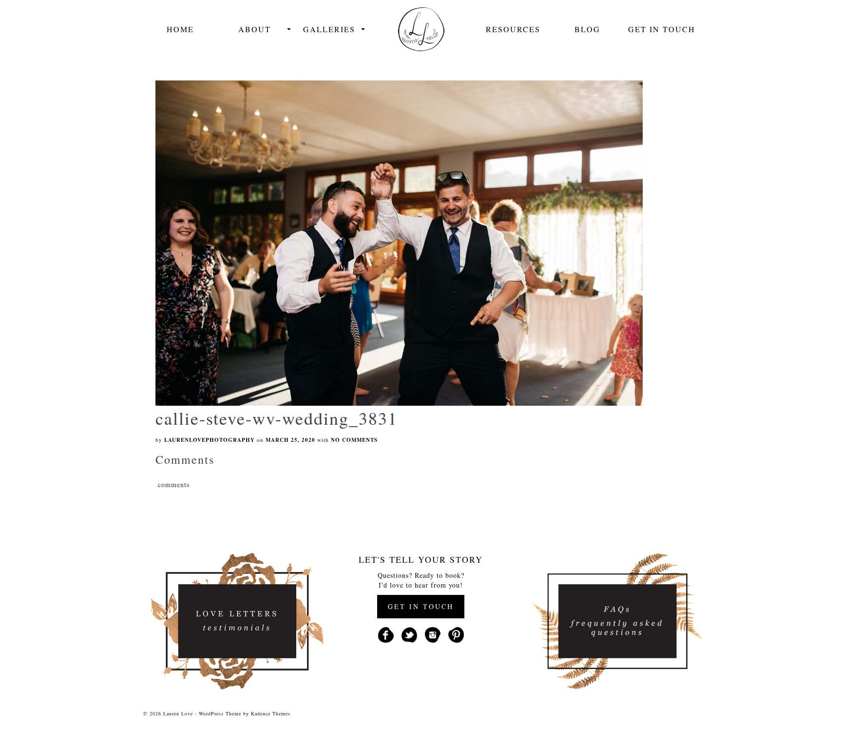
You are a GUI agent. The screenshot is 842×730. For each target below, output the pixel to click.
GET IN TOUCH (421, 606)
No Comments (354, 440)
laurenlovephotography (209, 440)
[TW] (409, 634)
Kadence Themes (270, 713)
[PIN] (456, 634)
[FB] (386, 634)
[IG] (432, 634)
